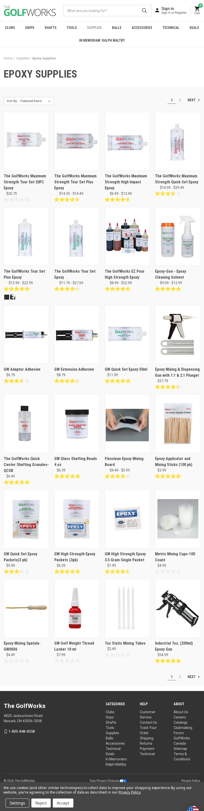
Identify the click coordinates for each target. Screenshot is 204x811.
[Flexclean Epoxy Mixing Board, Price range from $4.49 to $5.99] (127, 423)
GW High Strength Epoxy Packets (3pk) (74, 557)
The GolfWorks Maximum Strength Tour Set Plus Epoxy (75, 182)
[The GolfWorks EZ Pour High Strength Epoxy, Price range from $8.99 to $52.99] (127, 236)
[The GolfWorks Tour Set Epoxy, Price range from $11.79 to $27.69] (77, 236)
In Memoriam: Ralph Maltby (102, 40)
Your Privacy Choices (104, 781)
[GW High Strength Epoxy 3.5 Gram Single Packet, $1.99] (127, 519)
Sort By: (12, 101)
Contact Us (148, 722)
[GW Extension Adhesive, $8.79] (77, 334)
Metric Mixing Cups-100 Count (175, 557)
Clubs (10, 28)
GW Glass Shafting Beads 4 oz (75, 461)
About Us (181, 712)
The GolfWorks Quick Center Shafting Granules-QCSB (26, 464)
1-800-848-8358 (21, 731)
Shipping (146, 738)
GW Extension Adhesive (74, 369)
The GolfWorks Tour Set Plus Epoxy (24, 274)
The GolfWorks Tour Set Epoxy (75, 274)
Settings (17, 803)
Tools (72, 28)
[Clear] (12, 297)
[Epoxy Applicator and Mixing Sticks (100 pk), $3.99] (177, 423)
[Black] (6, 297)
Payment (147, 749)
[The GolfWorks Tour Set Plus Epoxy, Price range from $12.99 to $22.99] (26, 236)
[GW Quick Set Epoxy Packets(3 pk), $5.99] (26, 519)
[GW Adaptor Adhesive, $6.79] (26, 334)
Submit (144, 10)
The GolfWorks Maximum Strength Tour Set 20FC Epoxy (25, 182)
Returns (146, 743)
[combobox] (107, 10)
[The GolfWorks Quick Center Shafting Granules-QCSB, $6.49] (26, 423)
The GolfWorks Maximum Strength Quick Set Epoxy (176, 179)
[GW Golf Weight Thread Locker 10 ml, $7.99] (77, 608)
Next (192, 100)
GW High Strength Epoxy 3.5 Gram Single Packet (125, 557)
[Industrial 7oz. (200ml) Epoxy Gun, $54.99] (177, 608)
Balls (116, 28)
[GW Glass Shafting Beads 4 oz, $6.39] (77, 423)
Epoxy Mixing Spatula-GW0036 (22, 646)
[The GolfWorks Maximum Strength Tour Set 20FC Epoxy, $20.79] (26, 141)
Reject (41, 803)
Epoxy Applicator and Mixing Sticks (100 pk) (173, 461)
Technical (170, 28)
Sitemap (180, 749)
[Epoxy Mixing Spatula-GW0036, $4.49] (26, 608)
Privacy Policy (190, 781)
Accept (63, 803)
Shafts (50, 28)
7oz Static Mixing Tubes (125, 643)
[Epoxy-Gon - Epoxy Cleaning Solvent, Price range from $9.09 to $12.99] (177, 236)
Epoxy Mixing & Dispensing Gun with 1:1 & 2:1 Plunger (177, 372)
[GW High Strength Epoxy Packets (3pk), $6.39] (77, 519)
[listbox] (36, 101)
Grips (29, 28)
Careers (180, 717)
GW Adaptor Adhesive (22, 369)
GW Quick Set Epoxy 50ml (126, 369)
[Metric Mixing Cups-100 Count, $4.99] (177, 519)
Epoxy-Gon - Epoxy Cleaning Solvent (170, 274)
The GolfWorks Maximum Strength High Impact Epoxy (126, 182)
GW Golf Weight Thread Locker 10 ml (74, 646)
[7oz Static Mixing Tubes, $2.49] (127, 608)
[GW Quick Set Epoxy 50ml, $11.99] (127, 334)
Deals (194, 28)
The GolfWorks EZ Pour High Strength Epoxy (125, 274)
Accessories (142, 28)
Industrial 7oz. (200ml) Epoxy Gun (174, 646)
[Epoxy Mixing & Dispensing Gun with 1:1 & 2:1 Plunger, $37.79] (177, 334)
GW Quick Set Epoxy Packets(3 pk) (20, 557)
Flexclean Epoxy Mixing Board (124, 461)
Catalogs (181, 722)
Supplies (94, 28)
